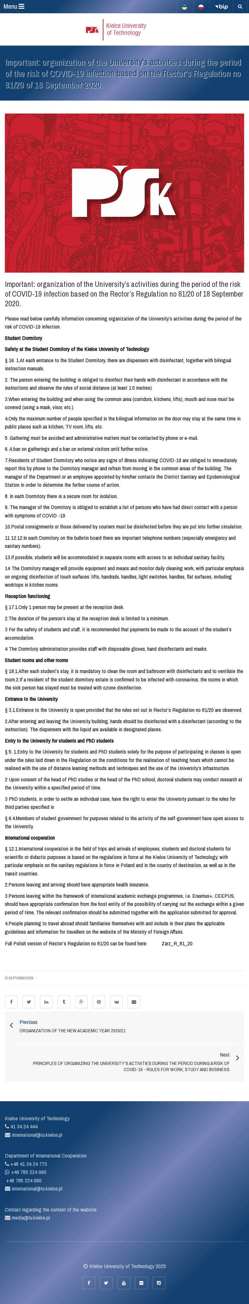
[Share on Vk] (116, 1001)
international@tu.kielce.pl (36, 1134)
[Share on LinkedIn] (46, 1001)
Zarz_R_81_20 (177, 943)
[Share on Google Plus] (81, 1001)
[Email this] (133, 1001)
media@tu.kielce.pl (30, 1217)
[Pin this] (98, 1001)
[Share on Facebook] (11, 1001)
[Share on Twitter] (28, 1001)
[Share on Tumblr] (63, 1001)
